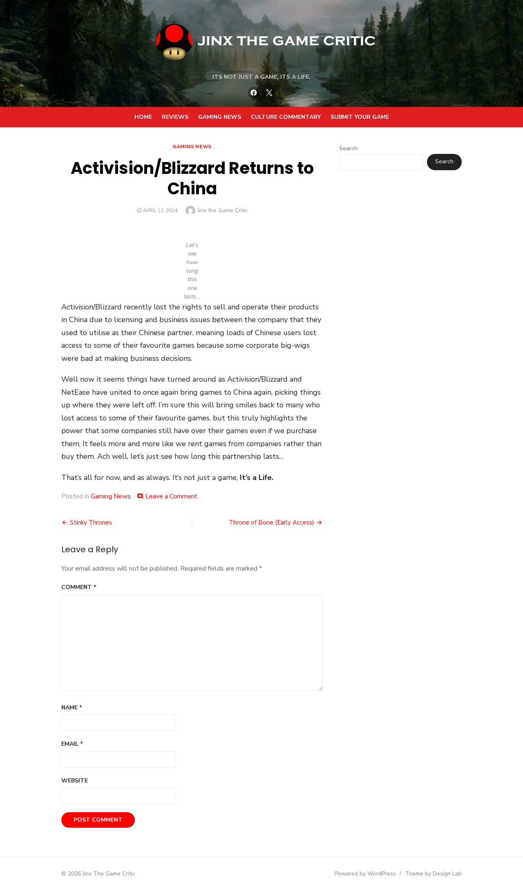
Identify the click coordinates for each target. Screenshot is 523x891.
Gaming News (219, 117)
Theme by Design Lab (433, 874)
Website (74, 780)
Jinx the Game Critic (222, 210)
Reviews (175, 117)
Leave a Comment (171, 496)
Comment (78, 587)
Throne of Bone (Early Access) (271, 522)
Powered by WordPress (365, 874)
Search (348, 148)
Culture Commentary (286, 117)
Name (71, 707)
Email (72, 744)
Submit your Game (360, 117)
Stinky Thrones (91, 522)
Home (143, 117)
